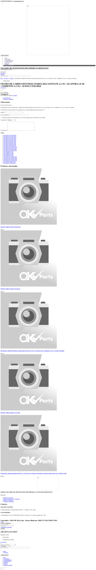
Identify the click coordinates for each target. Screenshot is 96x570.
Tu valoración (4, 130)
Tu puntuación (4, 120)
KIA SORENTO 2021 (8, 155)
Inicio (2, 78)
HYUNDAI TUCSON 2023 (9, 139)
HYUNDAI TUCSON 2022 (9, 136)
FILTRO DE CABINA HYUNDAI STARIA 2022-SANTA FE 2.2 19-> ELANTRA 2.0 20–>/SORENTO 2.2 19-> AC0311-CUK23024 (32, 350)
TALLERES (6, 558)
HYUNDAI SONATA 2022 (9, 145)
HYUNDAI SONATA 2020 (9, 144)
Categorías (5, 552)
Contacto (5, 563)
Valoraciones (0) (7, 97)
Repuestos (5, 562)
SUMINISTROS (7, 561)
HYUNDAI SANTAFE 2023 (10, 150)
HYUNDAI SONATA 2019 (9, 142)
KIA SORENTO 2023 (8, 151)
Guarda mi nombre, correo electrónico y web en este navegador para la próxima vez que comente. (24, 117)
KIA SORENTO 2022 (8, 154)
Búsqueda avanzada (7, 565)
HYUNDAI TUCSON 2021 (9, 137)
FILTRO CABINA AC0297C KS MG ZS (10, 288)
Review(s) (3, 87)
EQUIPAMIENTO (7, 560)
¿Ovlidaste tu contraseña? (6, 527)
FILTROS (6, 78)
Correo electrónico (5, 115)
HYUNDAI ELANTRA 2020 (10, 159)
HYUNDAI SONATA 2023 (9, 141)
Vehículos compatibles (8, 99)
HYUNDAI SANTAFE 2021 (10, 149)
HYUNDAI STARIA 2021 (9, 161)
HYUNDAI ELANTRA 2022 (10, 160)
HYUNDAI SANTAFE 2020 (10, 148)
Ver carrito (3, 73)
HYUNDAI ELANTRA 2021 (10, 156)
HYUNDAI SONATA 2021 (9, 140)
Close (2, 521)
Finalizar (2, 74)
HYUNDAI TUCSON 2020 (9, 135)
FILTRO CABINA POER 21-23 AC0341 (10, 412)
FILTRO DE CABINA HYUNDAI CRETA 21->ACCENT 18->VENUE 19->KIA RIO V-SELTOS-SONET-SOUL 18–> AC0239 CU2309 (33, 473)
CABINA (11, 78)
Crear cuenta (3, 542)
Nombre (3, 112)
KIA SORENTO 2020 (8, 153)
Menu (4, 551)
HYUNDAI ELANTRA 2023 (10, 158)
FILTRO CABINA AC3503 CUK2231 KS (11, 227)
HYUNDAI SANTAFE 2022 (10, 146)
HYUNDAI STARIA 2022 (9, 163)
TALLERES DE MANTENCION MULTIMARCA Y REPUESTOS (24, 68)
